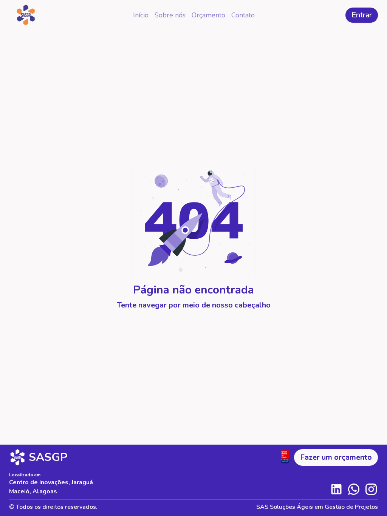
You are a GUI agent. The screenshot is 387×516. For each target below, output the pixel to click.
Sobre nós (170, 15)
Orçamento (208, 15)
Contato (243, 15)
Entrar (361, 15)
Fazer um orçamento (336, 457)
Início (141, 15)
